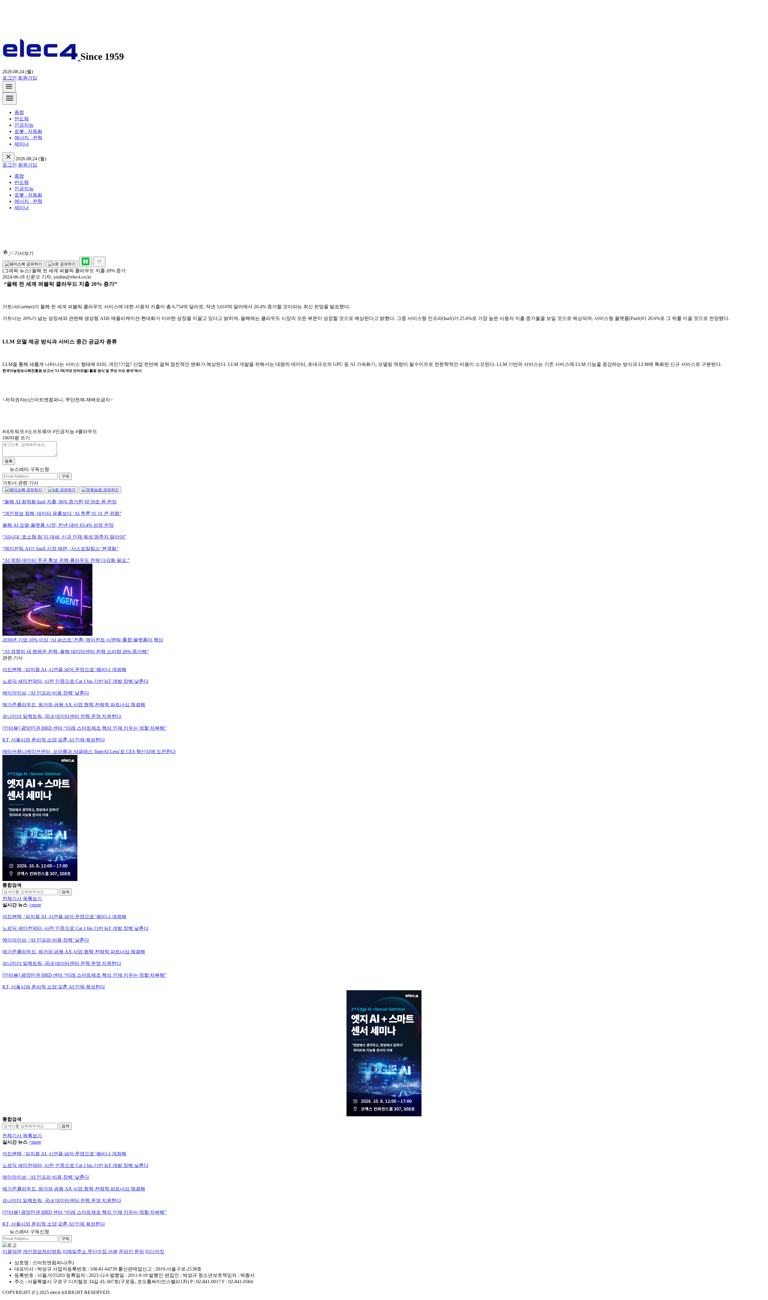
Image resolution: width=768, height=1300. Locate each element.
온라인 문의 (131, 1251)
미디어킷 (154, 1251)
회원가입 (27, 77)
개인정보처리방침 (42, 1251)
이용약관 (12, 1251)
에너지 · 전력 (28, 137)
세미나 (21, 143)
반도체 (21, 118)
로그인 (9, 77)
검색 (65, 892)
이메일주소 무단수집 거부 (90, 1251)
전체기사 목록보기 (22, 898)
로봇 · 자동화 (28, 131)
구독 (65, 476)
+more (35, 904)
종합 (19, 112)
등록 (9, 461)
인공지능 (24, 125)
